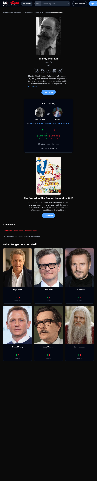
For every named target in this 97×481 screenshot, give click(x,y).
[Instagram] (36, 70)
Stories (6, 13)
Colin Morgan (79, 347)
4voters (79, 301)
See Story (48, 216)
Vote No (54, 136)
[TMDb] (60, 70)
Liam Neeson (79, 289)
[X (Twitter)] (48, 70)
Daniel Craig (17, 347)
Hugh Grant (17, 289)
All (37, 3)
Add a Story (80, 4)
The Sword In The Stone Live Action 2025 (26, 13)
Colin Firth (48, 289)
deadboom (53, 148)
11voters (17, 301)
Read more (32, 87)
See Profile (48, 92)
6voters (79, 358)
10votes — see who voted (48, 144)
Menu (28, 4)
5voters (48, 301)
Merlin (47, 13)
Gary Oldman (48, 347)
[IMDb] (54, 70)
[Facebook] (42, 70)
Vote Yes (43, 136)
